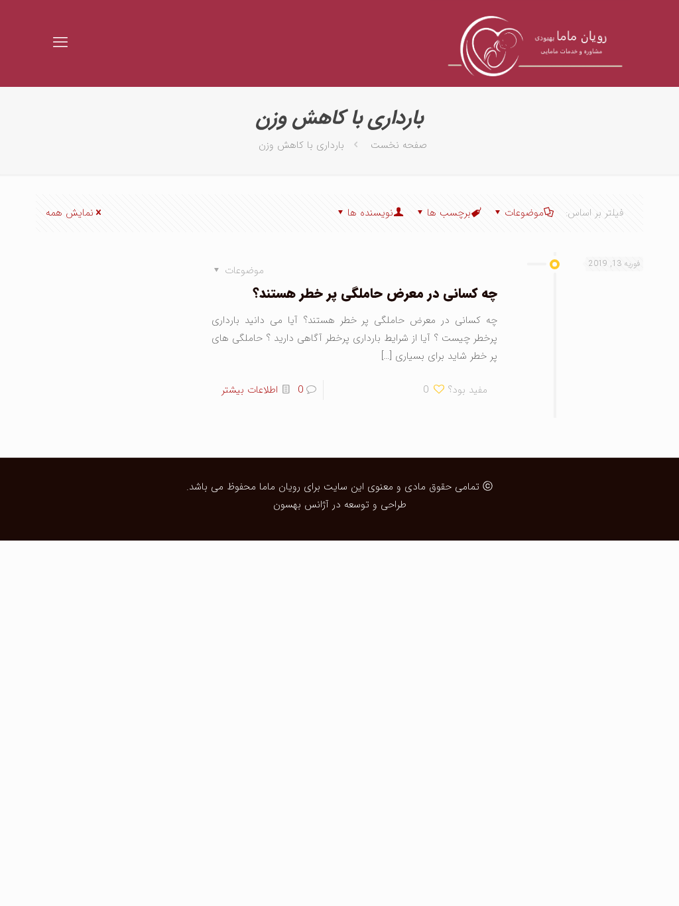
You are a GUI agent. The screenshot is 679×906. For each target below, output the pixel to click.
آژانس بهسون (301, 505)
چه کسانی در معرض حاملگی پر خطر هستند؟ (375, 293)
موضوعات (524, 213)
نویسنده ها (370, 213)
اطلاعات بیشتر (249, 390)
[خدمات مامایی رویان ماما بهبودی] (530, 43)
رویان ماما (278, 487)
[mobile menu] (60, 43)
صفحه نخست (399, 145)
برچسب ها (449, 213)
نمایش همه (69, 213)
